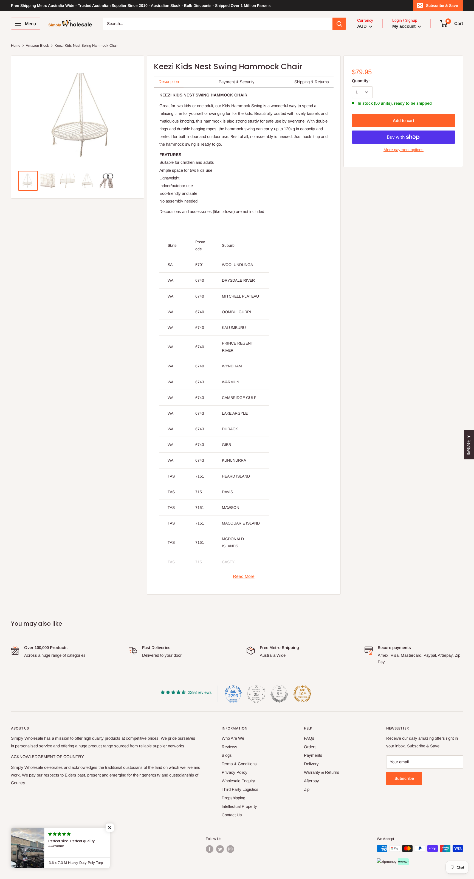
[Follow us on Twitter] (220, 849)
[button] (110, 827)
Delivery (311, 763)
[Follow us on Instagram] (230, 849)
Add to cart (403, 120)
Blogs (227, 755)
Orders (310, 746)
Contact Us (232, 815)
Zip (306, 789)
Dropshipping (233, 797)
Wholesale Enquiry (238, 780)
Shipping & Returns (311, 81)
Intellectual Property (239, 806)
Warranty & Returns (321, 772)
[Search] (339, 24)
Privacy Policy (234, 772)
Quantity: (361, 80)
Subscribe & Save (442, 5)
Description (169, 81)
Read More (244, 576)
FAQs (309, 738)
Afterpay (311, 780)
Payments (313, 755)
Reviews (229, 746)
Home (15, 45)
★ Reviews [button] (469, 444)
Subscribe (404, 778)
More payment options (403, 149)
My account (404, 26)
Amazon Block (37, 45)
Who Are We (233, 738)
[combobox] (218, 24)
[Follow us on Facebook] (209, 849)
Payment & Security (237, 81)
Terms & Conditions (239, 763)
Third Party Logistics (240, 789)
